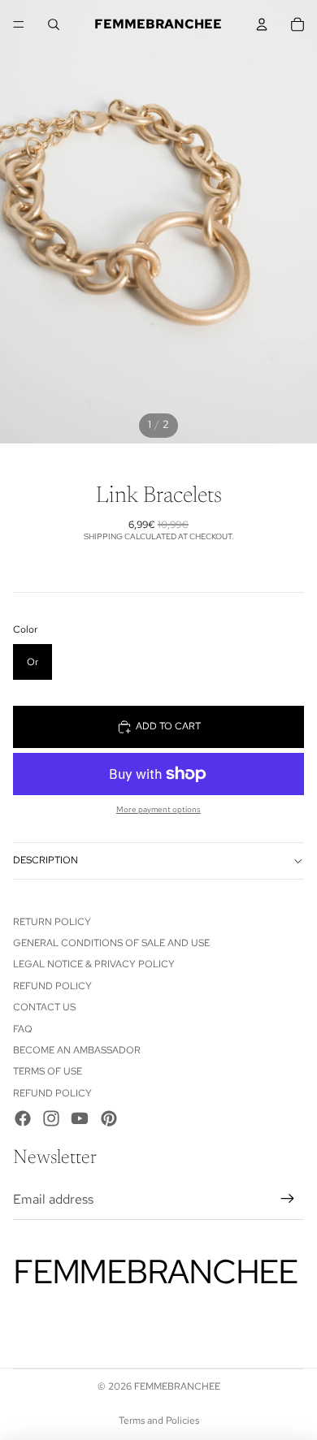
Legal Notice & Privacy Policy (94, 964)
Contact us (44, 1007)
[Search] (54, 24)
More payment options (158, 809)
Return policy (52, 921)
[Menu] (18, 24)
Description (45, 860)
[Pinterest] (109, 1118)
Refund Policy (52, 985)
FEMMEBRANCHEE (177, 1386)
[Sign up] (287, 1199)
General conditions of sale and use (111, 942)
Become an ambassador (77, 1050)
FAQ (23, 1029)
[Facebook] (23, 1118)
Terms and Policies (159, 1420)
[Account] (262, 24)
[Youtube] (79, 1118)
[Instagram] (51, 1118)
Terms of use (47, 1071)
